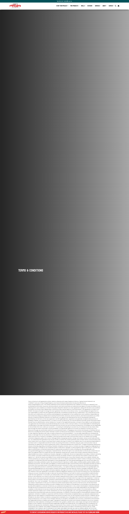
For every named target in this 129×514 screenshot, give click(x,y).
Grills (83, 6)
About (104, 6)
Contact (111, 6)
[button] (64, 512)
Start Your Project (61, 6)
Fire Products (74, 6)
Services (97, 6)
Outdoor (89, 6)
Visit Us (70, 1)
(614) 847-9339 (94, 512)
